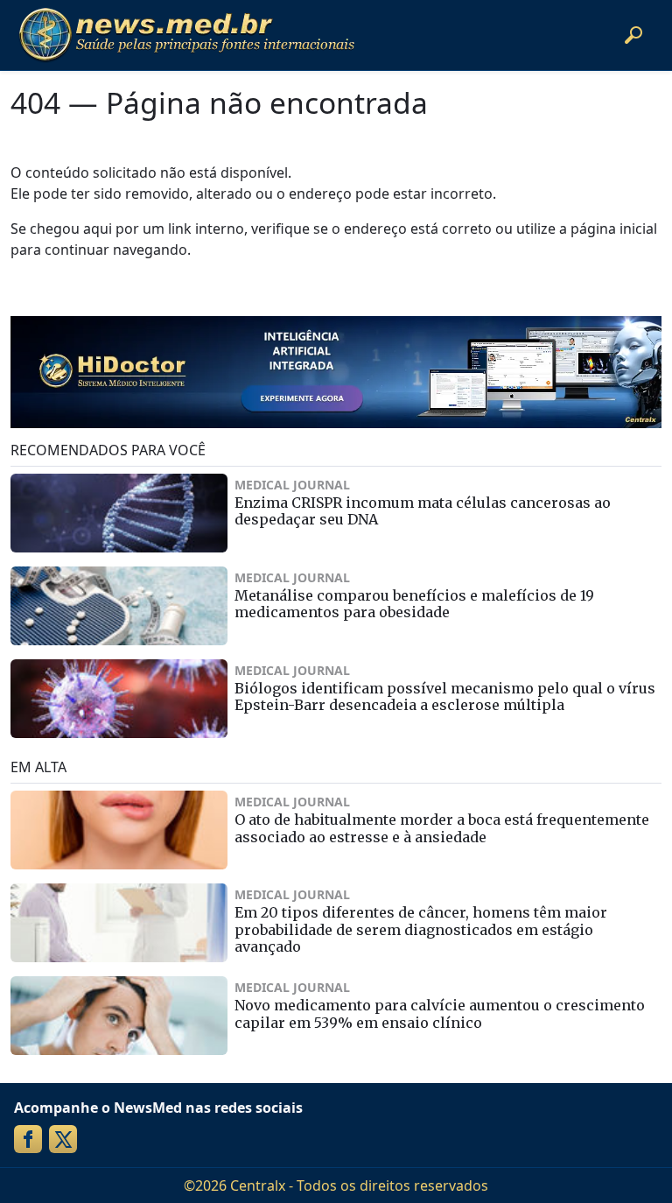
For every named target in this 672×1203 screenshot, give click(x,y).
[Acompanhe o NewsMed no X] (63, 1139)
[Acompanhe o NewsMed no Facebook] (28, 1139)
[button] (633, 35)
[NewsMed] (186, 35)
